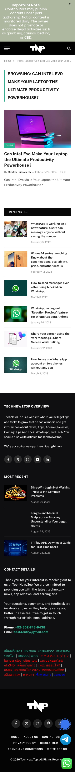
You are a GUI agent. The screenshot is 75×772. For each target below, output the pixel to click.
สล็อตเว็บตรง (13, 651)
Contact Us (51, 736)
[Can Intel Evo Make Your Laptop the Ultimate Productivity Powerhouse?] (37, 129)
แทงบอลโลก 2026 (27, 670)
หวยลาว (28, 675)
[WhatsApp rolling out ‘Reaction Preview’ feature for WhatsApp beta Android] (15, 314)
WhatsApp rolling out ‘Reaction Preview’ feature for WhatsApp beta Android (49, 312)
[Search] (68, 48)
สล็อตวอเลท (12, 675)
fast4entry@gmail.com (31, 632)
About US (31, 736)
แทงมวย (59, 675)
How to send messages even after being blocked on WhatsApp (50, 287)
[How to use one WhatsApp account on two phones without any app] (15, 365)
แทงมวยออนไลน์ (49, 665)
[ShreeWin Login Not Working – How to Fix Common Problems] (15, 493)
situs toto (30, 660)
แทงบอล (30, 651)
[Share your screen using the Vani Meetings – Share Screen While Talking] (15, 339)
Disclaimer (49, 743)
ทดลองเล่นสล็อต (53, 670)
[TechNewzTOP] (37, 48)
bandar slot (12, 660)
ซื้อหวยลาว (43, 675)
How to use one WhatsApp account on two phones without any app (49, 363)
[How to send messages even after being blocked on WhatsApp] (15, 288)
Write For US (57, 749)
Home (15, 736)
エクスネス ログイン (54, 656)
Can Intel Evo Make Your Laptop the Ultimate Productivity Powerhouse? (36, 159)
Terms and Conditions (25, 749)
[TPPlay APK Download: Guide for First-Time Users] (15, 548)
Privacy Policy (24, 743)
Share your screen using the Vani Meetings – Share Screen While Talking (50, 338)
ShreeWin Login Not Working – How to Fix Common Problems (50, 492)
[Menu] (7, 48)
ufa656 (23, 656)
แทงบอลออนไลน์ (51, 660)
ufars (8, 670)
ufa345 (9, 665)
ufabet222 (46, 651)
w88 (34, 656)
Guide (9, 145)
